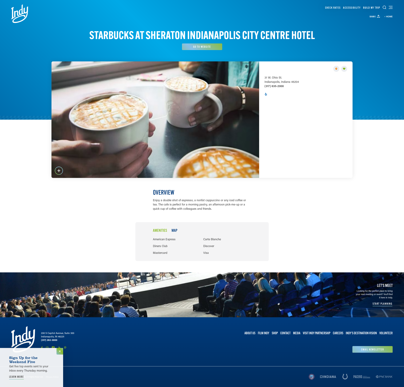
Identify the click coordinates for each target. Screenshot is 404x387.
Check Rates (333, 7)
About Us (249, 333)
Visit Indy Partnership (316, 333)
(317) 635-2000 (274, 86)
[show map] (336, 69)
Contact (285, 333)
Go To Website (202, 46)
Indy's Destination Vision (361, 333)
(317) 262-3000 (49, 339)
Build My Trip (371, 7)
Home (389, 16)
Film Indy (263, 333)
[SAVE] (344, 69)
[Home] (19, 13)
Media (296, 333)
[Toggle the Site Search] (384, 7)
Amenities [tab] (160, 230)
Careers (338, 333)
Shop (275, 333)
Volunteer (386, 333)
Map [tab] (174, 230)
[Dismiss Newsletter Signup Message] (59, 351)
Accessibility (351, 7)
